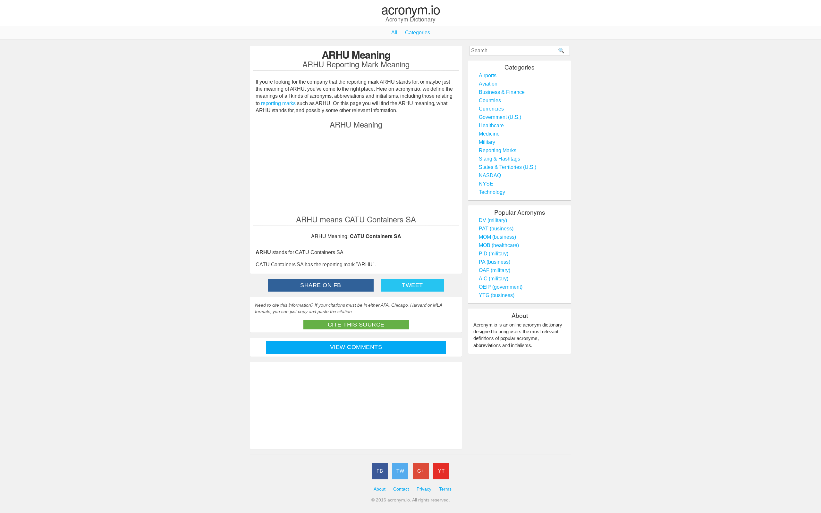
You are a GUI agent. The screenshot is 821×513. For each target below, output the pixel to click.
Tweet (412, 285)
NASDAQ (490, 175)
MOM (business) (497, 237)
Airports (487, 75)
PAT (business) (496, 228)
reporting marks (278, 103)
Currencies (491, 109)
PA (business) (494, 262)
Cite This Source (356, 324)
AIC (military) (493, 278)
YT (441, 471)
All (394, 32)
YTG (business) (496, 295)
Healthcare (491, 125)
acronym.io (410, 9)
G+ (420, 471)
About (379, 489)
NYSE (486, 183)
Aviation (488, 84)
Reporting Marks (497, 150)
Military (487, 142)
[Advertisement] (356, 171)
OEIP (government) (500, 287)
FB (380, 471)
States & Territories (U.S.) (507, 167)
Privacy (424, 489)
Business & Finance (502, 92)
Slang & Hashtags (499, 158)
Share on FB (320, 285)
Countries (490, 100)
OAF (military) (494, 270)
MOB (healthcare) (499, 245)
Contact (401, 489)
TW (400, 471)
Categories (417, 32)
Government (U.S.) (500, 117)
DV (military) (493, 220)
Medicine (489, 134)
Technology (492, 192)
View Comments (356, 347)
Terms (445, 489)
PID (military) (493, 253)
